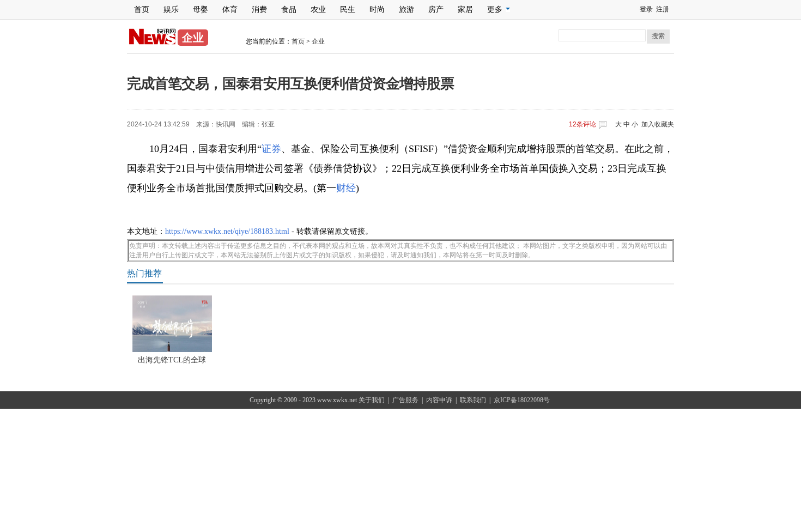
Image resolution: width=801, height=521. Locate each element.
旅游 (406, 9)
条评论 (582, 124)
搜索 (658, 36)
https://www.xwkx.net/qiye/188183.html (227, 231)
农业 (318, 9)
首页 (141, 9)
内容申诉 (439, 400)
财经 (346, 188)
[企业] (152, 42)
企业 (318, 41)
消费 (259, 9)
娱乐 (171, 9)
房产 (436, 9)
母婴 (200, 9)
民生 (347, 9)
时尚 (377, 9)
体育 (230, 9)
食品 (288, 9)
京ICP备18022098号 (522, 400)
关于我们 (372, 400)
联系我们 (473, 400)
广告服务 (405, 400)
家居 (465, 9)
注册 (662, 9)
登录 (646, 9)
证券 (271, 148)
